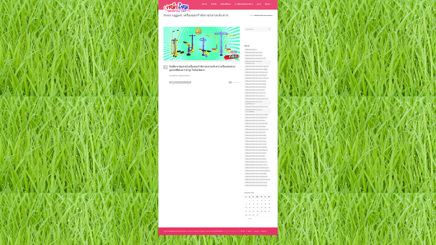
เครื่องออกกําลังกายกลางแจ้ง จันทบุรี (255, 75)
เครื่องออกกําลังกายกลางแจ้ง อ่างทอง (256, 182)
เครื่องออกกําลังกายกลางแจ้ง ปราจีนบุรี (256, 115)
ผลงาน (249, 231)
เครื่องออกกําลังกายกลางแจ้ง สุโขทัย (255, 174)
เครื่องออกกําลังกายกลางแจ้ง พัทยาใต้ (256, 123)
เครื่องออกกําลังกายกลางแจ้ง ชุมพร (255, 87)
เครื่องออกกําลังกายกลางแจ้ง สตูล (255, 156)
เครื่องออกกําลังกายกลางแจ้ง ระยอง (255, 141)
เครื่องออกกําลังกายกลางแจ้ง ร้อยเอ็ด (256, 147)
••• (230, 82)
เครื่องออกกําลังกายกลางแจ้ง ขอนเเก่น (256, 72)
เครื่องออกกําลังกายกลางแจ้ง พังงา (255, 120)
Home (251, 15)
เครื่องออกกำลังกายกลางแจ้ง (183, 82)
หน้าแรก (243, 231)
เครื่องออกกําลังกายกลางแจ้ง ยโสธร (255, 135)
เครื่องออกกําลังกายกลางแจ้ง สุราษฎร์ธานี (257, 171)
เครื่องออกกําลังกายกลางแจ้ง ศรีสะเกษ (256, 150)
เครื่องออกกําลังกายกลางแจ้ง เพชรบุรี (256, 185)
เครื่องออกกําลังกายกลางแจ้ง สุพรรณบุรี (256, 168)
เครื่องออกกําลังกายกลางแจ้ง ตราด (255, 93)
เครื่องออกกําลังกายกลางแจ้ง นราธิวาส (256, 107)
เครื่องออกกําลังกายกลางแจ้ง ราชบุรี (255, 144)
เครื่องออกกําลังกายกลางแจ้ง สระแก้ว (256, 162)
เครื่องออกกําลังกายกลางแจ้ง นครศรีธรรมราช (253, 103)
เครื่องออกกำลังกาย (250, 49)
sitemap (256, 231)
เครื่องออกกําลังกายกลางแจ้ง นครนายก (256, 99)
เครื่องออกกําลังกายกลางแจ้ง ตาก (255, 96)
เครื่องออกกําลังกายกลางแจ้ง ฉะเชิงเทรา (257, 78)
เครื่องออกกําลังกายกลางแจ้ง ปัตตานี (256, 118)
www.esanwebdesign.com (230, 231)
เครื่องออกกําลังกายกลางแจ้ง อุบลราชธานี (257, 179)
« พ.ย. (249, 219)
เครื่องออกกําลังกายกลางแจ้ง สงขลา (255, 153)
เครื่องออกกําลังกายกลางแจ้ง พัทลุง (255, 126)
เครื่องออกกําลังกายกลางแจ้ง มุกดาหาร (256, 129)
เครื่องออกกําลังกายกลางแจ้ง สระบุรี (255, 159)
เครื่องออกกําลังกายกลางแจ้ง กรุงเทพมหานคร (253, 62)
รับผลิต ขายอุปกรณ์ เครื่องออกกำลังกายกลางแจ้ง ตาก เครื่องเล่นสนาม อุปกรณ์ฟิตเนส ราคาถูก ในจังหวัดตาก (202, 68)
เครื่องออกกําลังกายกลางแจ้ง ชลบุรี (255, 81)
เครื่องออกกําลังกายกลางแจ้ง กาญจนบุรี (256, 66)
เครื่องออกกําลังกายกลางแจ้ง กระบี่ (255, 58)
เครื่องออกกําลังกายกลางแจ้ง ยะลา (255, 132)
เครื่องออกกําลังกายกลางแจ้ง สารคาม (256, 165)
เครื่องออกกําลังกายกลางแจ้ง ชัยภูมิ (255, 84)
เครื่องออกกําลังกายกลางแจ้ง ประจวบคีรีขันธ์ (253, 111)
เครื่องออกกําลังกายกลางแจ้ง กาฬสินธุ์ (256, 69)
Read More (236, 82)
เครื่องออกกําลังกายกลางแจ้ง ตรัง (254, 90)
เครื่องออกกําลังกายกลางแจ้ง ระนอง (255, 138)
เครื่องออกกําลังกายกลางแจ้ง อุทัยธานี (256, 177)
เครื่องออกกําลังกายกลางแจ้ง (253, 55)
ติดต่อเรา (264, 231)
